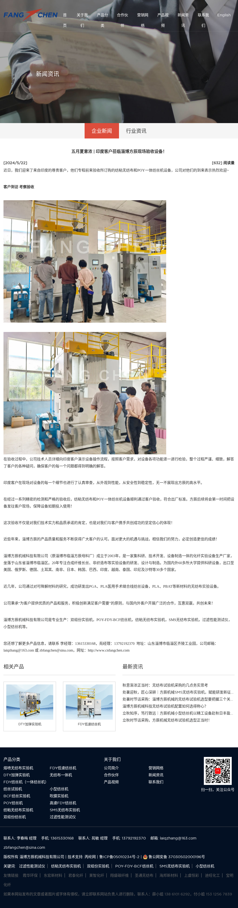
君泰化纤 (75, 875)
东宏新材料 (53, 875)
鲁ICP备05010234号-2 (119, 857)
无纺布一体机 (61, 775)
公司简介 (111, 768)
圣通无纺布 (144, 875)
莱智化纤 (96, 875)
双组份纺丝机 (14, 817)
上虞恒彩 (191, 875)
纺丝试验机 (12, 789)
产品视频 (163, 20)
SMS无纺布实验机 (183, 620)
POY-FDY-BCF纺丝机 (114, 620)
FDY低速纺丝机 (63, 768)
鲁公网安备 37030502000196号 (177, 857)
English (224, 15)
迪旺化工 (212, 875)
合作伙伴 (122, 20)
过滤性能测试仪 (215, 620)
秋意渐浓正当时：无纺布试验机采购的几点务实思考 (165, 685)
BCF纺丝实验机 (16, 796)
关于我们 (82, 20)
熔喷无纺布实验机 (18, 768)
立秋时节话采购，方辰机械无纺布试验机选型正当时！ (167, 720)
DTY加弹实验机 (16, 775)
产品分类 (102, 20)
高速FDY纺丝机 (63, 803)
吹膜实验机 (59, 796)
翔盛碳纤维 (119, 875)
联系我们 (203, 20)
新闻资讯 (183, 20)
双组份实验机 (81, 620)
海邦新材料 (168, 875)
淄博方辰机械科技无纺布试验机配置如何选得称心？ (165, 706)
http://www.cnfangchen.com (108, 650)
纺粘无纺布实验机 (150, 620)
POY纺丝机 (13, 803)
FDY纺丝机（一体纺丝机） (26, 782)
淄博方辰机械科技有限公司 (25, 620)
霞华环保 (30, 875)
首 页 (65, 20)
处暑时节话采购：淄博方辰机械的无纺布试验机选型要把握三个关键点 (180, 699)
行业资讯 (136, 131)
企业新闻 (102, 131)
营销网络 (142, 20)
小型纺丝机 (59, 789)
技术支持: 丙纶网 (82, 857)
